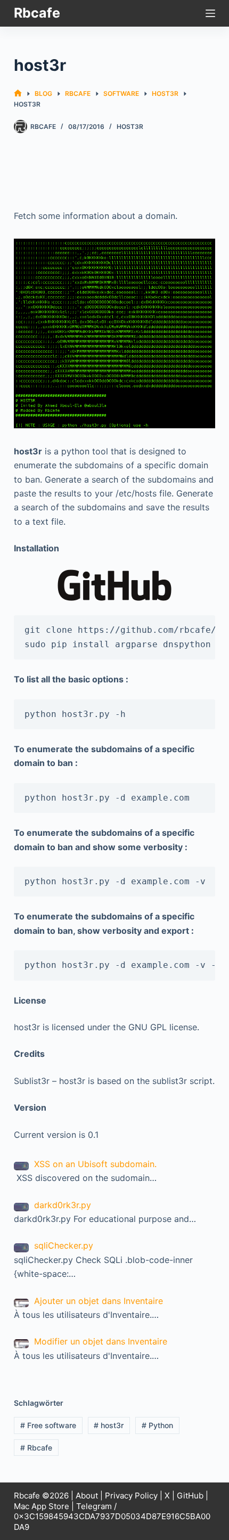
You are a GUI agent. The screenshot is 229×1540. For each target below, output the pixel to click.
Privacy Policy (131, 1495)
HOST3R (130, 127)
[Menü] (210, 13)
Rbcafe (37, 13)
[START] (18, 93)
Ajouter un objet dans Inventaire (98, 1300)
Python (157, 1425)
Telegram (94, 1506)
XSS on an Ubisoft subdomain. (95, 1164)
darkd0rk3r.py (62, 1205)
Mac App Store (41, 1506)
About (87, 1495)
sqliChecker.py (63, 1245)
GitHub (190, 1495)
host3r (109, 1425)
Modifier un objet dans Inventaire (100, 1341)
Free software (48, 1425)
